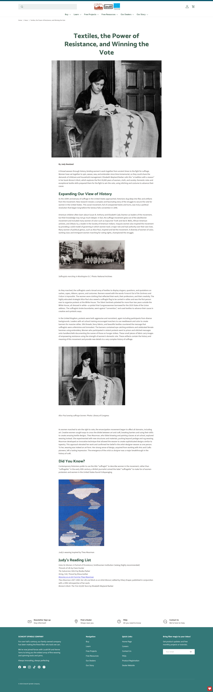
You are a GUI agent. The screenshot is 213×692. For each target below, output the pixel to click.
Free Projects (90, 14)
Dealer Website (128, 665)
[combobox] (47, 6)
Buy (66, 14)
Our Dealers (126, 14)
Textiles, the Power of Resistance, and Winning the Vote (47, 20)
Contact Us (126, 651)
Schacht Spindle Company (31, 684)
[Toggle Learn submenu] (80, 14)
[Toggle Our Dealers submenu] (133, 14)
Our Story (141, 14)
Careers (125, 646)
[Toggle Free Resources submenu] (117, 14)
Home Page (127, 641)
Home (20, 20)
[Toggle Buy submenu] (70, 14)
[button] (193, 6)
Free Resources (108, 14)
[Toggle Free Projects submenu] (98, 14)
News (26, 20)
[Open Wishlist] (209, 688)
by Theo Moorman (76, 577)
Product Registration (130, 660)
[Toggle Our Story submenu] (147, 14)
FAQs (124, 656)
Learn (76, 14)
